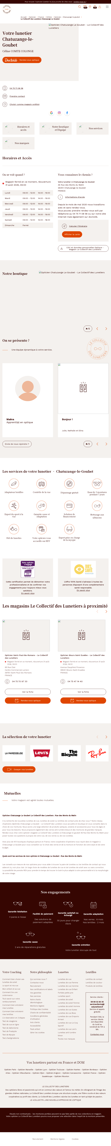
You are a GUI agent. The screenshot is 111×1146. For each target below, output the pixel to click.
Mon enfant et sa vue (11, 989)
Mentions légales (37, 1006)
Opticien (32, 17)
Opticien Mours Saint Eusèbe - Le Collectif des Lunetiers (82, 656)
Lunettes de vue (64, 979)
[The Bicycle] (69, 753)
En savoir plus (27, 593)
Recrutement (35, 986)
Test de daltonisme (10, 1028)
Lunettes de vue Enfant (67, 989)
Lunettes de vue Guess (67, 1010)
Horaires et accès (23, 128)
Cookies (75, 1139)
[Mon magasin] (90, 6)
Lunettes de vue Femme (68, 983)
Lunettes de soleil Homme (69, 1006)
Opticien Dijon (38, 1073)
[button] (95, 7)
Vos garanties (35, 993)
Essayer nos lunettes (23, 769)
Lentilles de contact (94, 979)
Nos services (95, 128)
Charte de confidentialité (40, 1013)
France (41, 17)
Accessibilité (35, 1026)
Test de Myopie (8, 1035)
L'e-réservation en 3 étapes (13, 1018)
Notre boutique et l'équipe (60, 128)
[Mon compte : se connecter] (99, 6)
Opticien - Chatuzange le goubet (67, 17)
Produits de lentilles (94, 986)
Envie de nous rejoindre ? (17, 444)
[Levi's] (41, 753)
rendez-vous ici (80, 2)
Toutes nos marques (66, 1039)
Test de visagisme (9, 1021)
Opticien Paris (10, 1070)
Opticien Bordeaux (90, 1070)
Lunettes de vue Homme (68, 986)
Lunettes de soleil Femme (68, 1003)
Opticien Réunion (61, 1076)
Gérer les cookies (37, 1033)
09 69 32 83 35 (97, 1002)
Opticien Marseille (25, 1070)
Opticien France (89, 1073)
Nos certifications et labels (41, 989)
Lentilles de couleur (94, 983)
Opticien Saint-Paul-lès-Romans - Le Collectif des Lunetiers (26, 656)
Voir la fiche (27, 692)
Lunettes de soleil (65, 1000)
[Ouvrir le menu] (107, 7)
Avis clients (35, 1022)
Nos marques (22, 143)
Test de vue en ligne (10, 1025)
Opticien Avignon (53, 1073)
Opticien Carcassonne (72, 1073)
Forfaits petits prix (65, 993)
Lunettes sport (64, 996)
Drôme (49, 17)
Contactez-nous (37, 983)
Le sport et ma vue (10, 986)
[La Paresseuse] (13, 753)
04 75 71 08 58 (16, 88)
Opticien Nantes (73, 1070)
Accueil (24, 17)
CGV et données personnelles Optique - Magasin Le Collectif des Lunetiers (85, 248)
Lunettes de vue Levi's (67, 1029)
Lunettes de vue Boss (67, 1013)
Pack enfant (35, 1029)
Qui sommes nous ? (38, 979)
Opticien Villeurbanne (21, 1073)
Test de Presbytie (9, 1031)
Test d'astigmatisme (10, 1038)
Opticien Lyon (41, 1070)
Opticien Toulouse (56, 1070)
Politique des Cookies (39, 1009)
